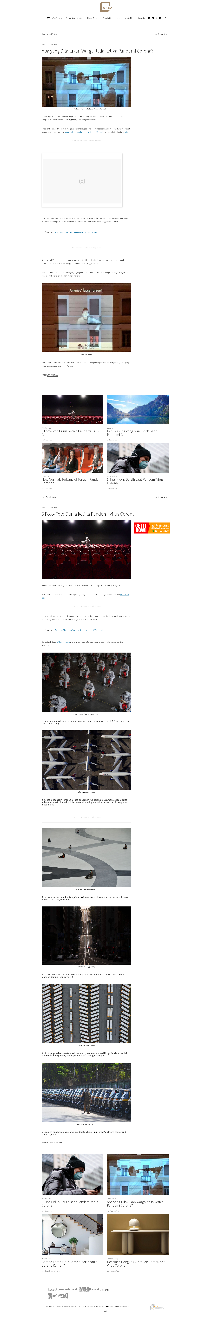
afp (89, 967)
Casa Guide (107, 18)
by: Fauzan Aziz (161, 34)
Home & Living (93, 18)
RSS (81, 1307)
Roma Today (52, 374)
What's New (46, 428)
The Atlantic (58, 1142)
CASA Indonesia (63, 642)
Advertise (67, 1307)
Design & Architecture (75, 18)
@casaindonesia (123, 1307)
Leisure (119, 18)
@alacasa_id (91, 1307)
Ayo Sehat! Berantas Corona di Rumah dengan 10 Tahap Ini (79, 630)
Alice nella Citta (86, 354)
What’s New (57, 18)
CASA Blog (129, 18)
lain (126, 132)
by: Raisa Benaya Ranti (51, 1271)
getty (97, 714)
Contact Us (75, 1307)
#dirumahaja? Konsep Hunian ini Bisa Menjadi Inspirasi (77, 232)
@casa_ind (112, 1307)
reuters (92, 792)
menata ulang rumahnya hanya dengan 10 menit (84, 132)
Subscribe (142, 18)
